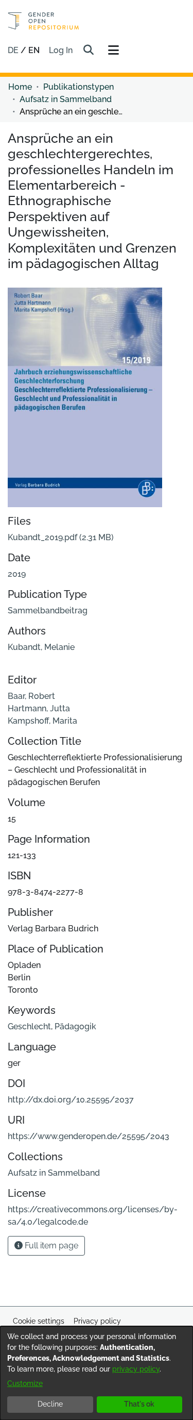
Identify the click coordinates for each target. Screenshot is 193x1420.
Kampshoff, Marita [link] (42, 721)
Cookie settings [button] (38, 1321)
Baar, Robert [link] (31, 696)
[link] (61, 537)
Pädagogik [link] (75, 1026)
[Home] (43, 20)
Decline (50, 1404)
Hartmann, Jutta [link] (39, 708)
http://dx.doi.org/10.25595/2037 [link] (71, 1100)
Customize (25, 1383)
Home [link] (20, 87)
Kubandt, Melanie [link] (41, 647)
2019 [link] (17, 574)
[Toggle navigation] (113, 50)
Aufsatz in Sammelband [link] (66, 99)
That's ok (139, 1404)
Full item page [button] (50, 1245)
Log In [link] (61, 50)
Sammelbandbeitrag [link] (47, 610)
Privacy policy (97, 1321)
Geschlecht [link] (29, 1026)
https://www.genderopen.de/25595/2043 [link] (88, 1136)
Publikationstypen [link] (78, 87)
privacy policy (136, 1369)
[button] (88, 50)
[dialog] (96, 1373)
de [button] (14, 50)
